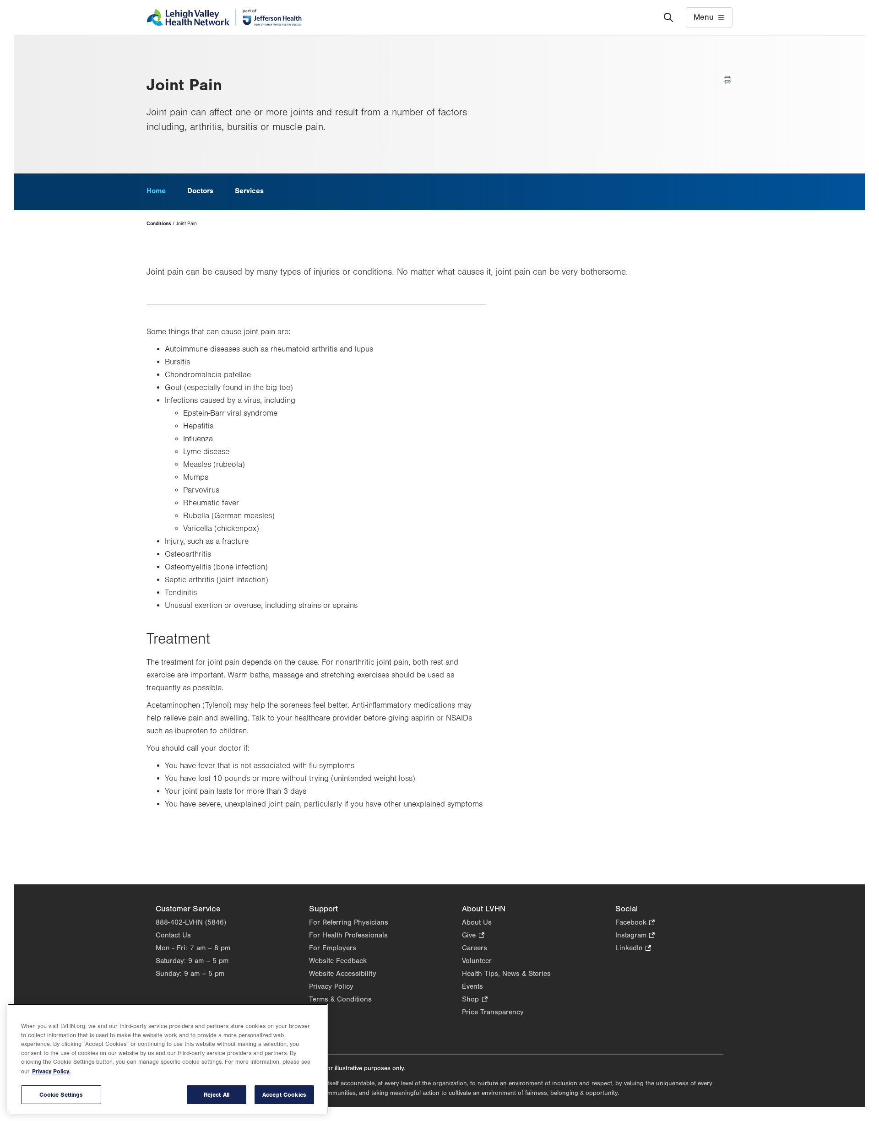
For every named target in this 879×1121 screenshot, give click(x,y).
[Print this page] (727, 80)
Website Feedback (338, 961)
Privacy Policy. (51, 1071)
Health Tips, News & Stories (506, 973)
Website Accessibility (342, 973)
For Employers (332, 948)
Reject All (216, 1094)
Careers (474, 948)
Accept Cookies (284, 1094)
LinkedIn (633, 948)
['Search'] (668, 17)
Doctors (200, 191)
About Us (477, 922)
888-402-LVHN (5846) (191, 922)
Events (472, 986)
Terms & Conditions (340, 999)
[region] (167, 1059)
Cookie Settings (61, 1094)
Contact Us (173, 935)
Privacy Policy (331, 986)
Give (473, 936)
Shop (474, 1000)
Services (249, 191)
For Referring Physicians (348, 922)
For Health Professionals (348, 935)
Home (156, 191)
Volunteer (477, 961)
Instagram (635, 936)
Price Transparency (493, 1012)
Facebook (635, 923)
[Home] (224, 17)
